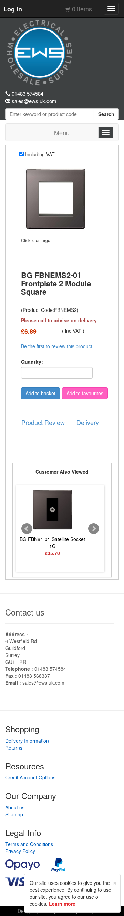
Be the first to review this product (56, 346)
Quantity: (32, 361)
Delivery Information (27, 740)
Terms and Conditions (29, 844)
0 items (82, 8)
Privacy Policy (20, 851)
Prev (26, 528)
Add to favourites (84, 393)
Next (93, 528)
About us (14, 807)
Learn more (62, 903)
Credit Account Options (30, 777)
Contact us (24, 612)
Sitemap (14, 814)
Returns (13, 747)
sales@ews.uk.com (43, 682)
